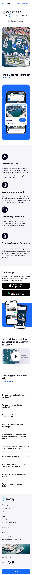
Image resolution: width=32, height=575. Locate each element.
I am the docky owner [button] (23, 3)
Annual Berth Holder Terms (9, 522)
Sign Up (16, 571)
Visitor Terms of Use (7, 525)
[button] (16, 286)
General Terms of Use (7, 520)
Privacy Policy (5, 527)
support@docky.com (12, 538)
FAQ (3, 511)
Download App (6, 508)
